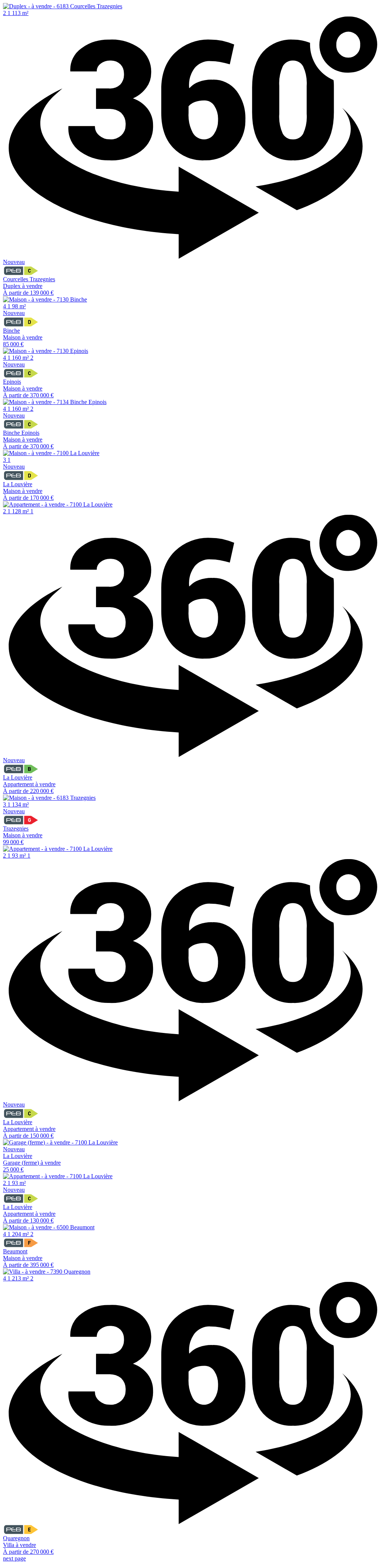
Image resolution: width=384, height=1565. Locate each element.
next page (14, 1558)
